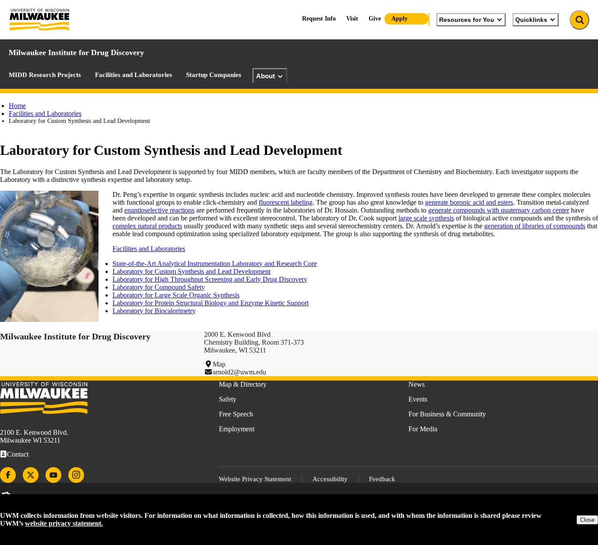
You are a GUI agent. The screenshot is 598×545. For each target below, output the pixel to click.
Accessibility (330, 478)
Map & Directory (243, 384)
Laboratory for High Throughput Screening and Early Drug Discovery (210, 279)
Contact (17, 454)
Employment (236, 429)
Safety (227, 399)
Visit (352, 18)
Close (587, 520)
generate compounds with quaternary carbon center (498, 210)
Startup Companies (213, 74)
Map (219, 364)
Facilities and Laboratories (133, 74)
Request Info (319, 18)
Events (417, 399)
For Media (422, 429)
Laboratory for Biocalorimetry (154, 310)
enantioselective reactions (159, 210)
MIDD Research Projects (45, 74)
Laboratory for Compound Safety (159, 287)
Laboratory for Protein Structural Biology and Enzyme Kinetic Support (211, 303)
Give (375, 18)
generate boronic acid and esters (469, 202)
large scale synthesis (426, 218)
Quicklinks (531, 19)
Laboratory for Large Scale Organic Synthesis (176, 295)
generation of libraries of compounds (534, 226)
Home (17, 105)
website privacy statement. (64, 523)
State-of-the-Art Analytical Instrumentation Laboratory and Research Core (215, 263)
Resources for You (466, 19)
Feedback (382, 478)
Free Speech (236, 414)
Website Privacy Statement (255, 478)
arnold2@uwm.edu (239, 372)
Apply (399, 18)
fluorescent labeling (286, 202)
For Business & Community (447, 414)
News (416, 384)
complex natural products (147, 226)
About (265, 76)
